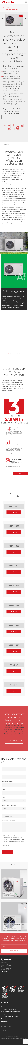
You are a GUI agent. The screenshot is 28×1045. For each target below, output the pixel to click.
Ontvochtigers (4, 1018)
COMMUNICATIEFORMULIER (9, 805)
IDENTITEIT (5, 797)
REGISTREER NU (14, 951)
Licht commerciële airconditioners (9, 1016)
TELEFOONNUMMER (7, 781)
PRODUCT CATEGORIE (8, 813)
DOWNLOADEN (14, 740)
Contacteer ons (9, 117)
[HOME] (3, 7)
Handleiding (4, 1031)
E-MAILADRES (6, 774)
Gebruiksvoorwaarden (6, 1038)
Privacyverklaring (15, 1038)
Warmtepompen (5, 1006)
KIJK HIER (14, 512)
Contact (3, 974)
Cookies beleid (23, 1038)
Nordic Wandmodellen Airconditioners (10, 1011)
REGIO (4, 789)
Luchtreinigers (4, 1021)
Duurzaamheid (4, 971)
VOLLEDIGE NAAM (7, 766)
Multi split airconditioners (7, 1014)
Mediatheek (6, 144)
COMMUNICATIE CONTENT (9, 820)
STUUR (8, 852)
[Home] (8, 2)
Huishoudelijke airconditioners (8, 1009)
